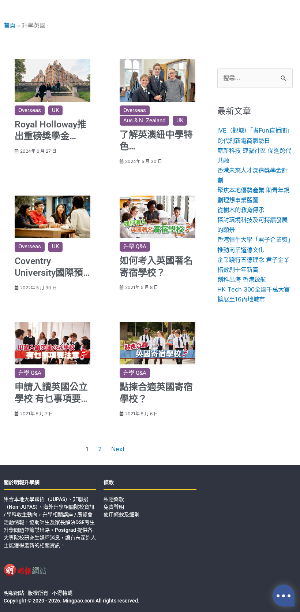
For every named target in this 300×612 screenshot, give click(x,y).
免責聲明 (114, 507)
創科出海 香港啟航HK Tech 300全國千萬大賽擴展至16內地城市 (253, 289)
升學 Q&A (134, 246)
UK (55, 110)
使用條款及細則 (121, 515)
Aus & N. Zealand (144, 120)
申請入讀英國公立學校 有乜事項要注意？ (52, 399)
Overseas (29, 110)
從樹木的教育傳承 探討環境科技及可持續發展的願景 (252, 219)
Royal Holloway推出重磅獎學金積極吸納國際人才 (51, 136)
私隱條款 (114, 499)
